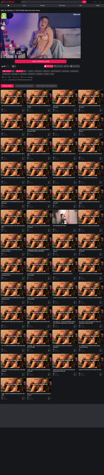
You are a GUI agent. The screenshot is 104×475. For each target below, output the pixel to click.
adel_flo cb (46, 71)
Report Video (60, 66)
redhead (46, 73)
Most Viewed (62, 5)
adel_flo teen (65, 71)
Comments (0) (76, 66)
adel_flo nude (6, 73)
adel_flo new (15, 73)
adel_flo (30, 71)
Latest (24, 5)
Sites (80, 5)
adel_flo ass (38, 71)
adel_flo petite (74, 71)
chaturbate (39, 73)
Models (98, 5)
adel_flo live (23, 73)
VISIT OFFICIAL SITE (40, 61)
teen (52, 73)
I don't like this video (4, 66)
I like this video (2, 66)
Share (67, 66)
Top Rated (42, 5)
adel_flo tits (31, 73)
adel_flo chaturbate (55, 71)
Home (8, 5)
